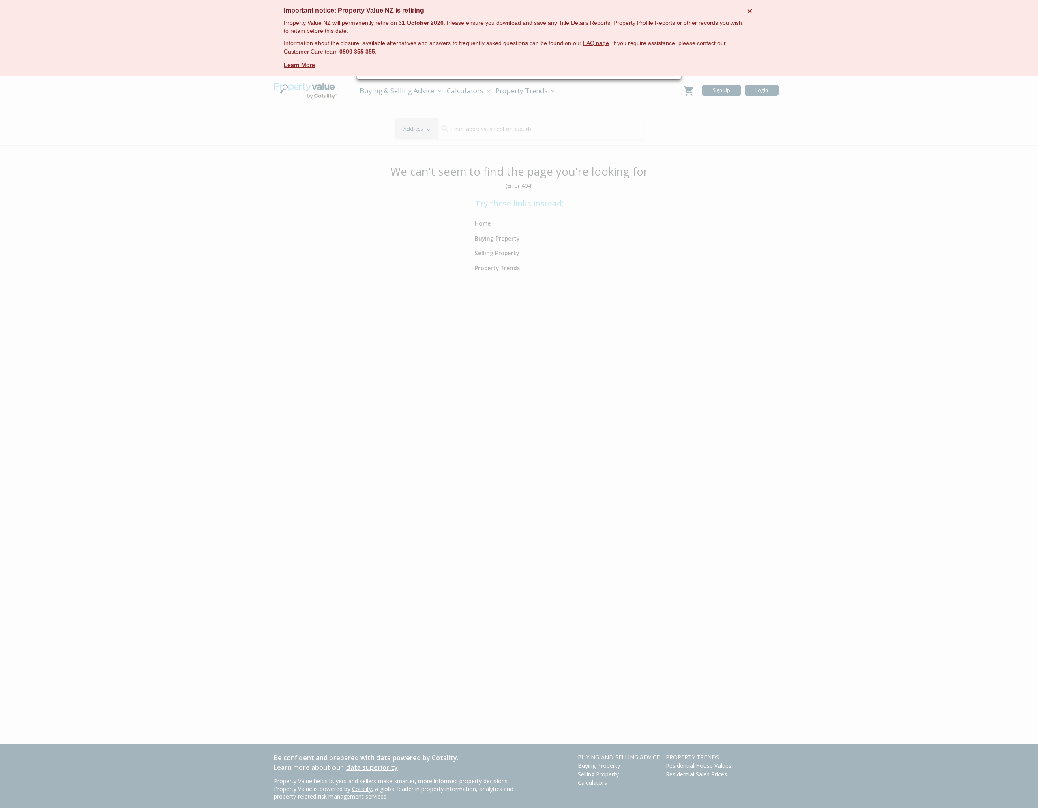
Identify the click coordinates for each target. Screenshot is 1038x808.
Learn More (299, 65)
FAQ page (596, 43)
